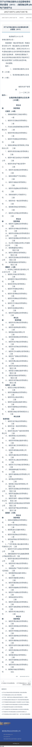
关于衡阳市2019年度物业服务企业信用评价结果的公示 (14, 711)
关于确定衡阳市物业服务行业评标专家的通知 (12, 707)
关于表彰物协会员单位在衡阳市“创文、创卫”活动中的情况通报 (16, 714)
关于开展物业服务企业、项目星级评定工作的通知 (24, 683)
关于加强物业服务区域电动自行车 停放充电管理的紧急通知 (15, 699)
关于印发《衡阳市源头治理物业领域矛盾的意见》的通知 (14, 697)
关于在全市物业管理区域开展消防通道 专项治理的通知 (14, 692)
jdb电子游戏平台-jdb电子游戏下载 (15, 12)
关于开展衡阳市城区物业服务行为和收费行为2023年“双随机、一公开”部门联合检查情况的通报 (16, 702)
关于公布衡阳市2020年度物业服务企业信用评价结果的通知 (15, 704)
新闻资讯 (21, 17)
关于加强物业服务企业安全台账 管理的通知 (12, 695)
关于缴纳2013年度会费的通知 (8, 683)
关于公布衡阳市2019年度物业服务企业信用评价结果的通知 (15, 709)
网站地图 (2, 746)
